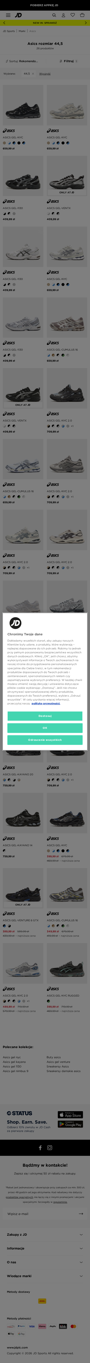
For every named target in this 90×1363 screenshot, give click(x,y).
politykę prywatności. (46, 703)
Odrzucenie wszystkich (45, 739)
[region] (45, 681)
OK (45, 727)
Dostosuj (45, 716)
